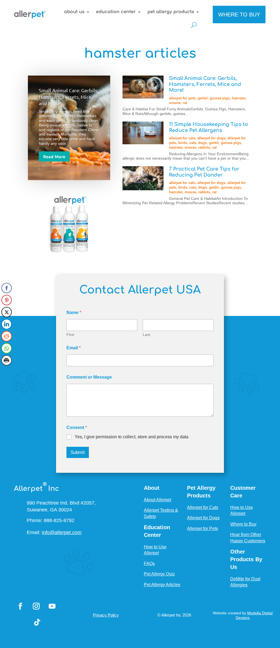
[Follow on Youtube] (52, 606)
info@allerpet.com (61, 532)
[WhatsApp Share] (6, 348)
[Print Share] (6, 360)
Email (73, 347)
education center (116, 11)
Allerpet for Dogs (203, 517)
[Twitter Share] (6, 312)
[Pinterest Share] (6, 300)
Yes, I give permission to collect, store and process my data (131, 436)
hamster (238, 98)
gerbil (203, 98)
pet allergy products (170, 11)
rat (185, 103)
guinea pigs (220, 98)
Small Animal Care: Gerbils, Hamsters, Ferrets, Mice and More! (68, 96)
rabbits (204, 147)
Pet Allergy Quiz (159, 574)
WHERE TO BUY (239, 14)
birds (182, 143)
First (70, 334)
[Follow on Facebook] (20, 606)
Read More (54, 156)
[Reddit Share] (6, 336)
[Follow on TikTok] (37, 622)
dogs (202, 143)
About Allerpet (157, 499)
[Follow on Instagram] (36, 606)
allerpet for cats (182, 138)
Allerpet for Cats (202, 507)
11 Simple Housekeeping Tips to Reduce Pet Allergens (208, 127)
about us (74, 11)
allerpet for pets (182, 98)
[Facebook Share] (6, 288)
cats (192, 143)
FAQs (149, 563)
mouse (174, 103)
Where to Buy (243, 524)
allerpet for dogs (211, 138)
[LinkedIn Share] (6, 324)
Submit (78, 452)
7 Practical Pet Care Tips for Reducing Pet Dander (204, 172)
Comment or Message (89, 377)
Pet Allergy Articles (162, 584)
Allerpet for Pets (202, 528)
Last (146, 334)
